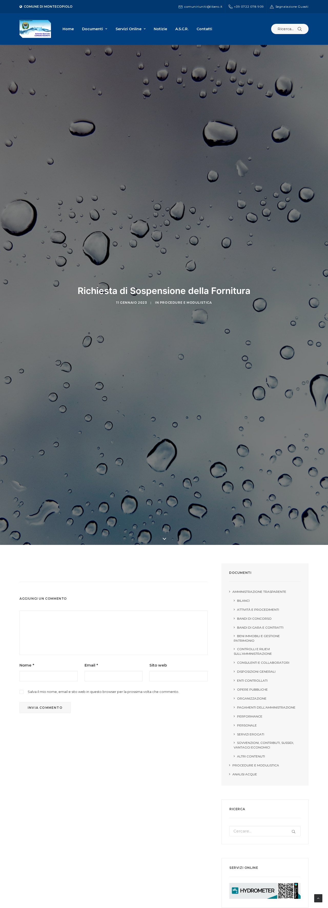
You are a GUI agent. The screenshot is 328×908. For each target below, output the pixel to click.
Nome (26, 665)
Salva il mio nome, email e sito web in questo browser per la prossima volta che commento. (103, 692)
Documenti (92, 29)
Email (91, 665)
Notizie (160, 29)
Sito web (158, 665)
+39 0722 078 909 (249, 6)
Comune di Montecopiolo (48, 6)
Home (68, 29)
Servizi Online (128, 29)
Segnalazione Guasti (292, 6)
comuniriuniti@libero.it (203, 6)
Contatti (204, 29)
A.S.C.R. (181, 29)
